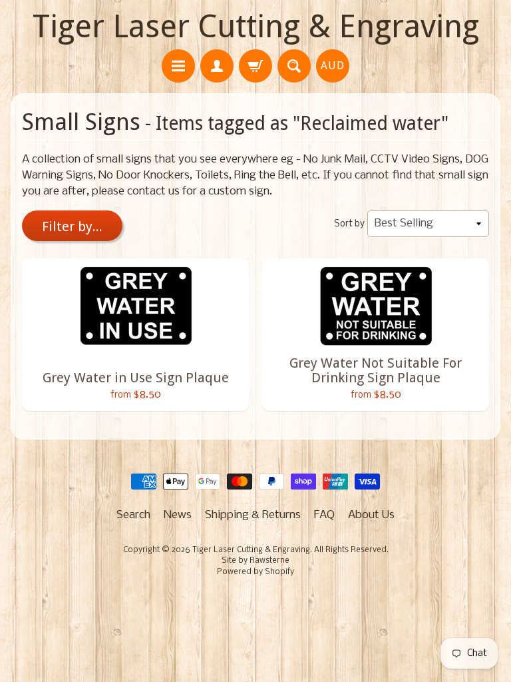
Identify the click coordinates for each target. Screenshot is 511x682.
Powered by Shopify (255, 572)
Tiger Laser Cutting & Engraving (256, 26)
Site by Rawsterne (255, 561)
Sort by (349, 224)
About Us (371, 515)
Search (133, 515)
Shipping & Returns (253, 515)
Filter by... (72, 226)
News (178, 515)
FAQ (324, 515)
